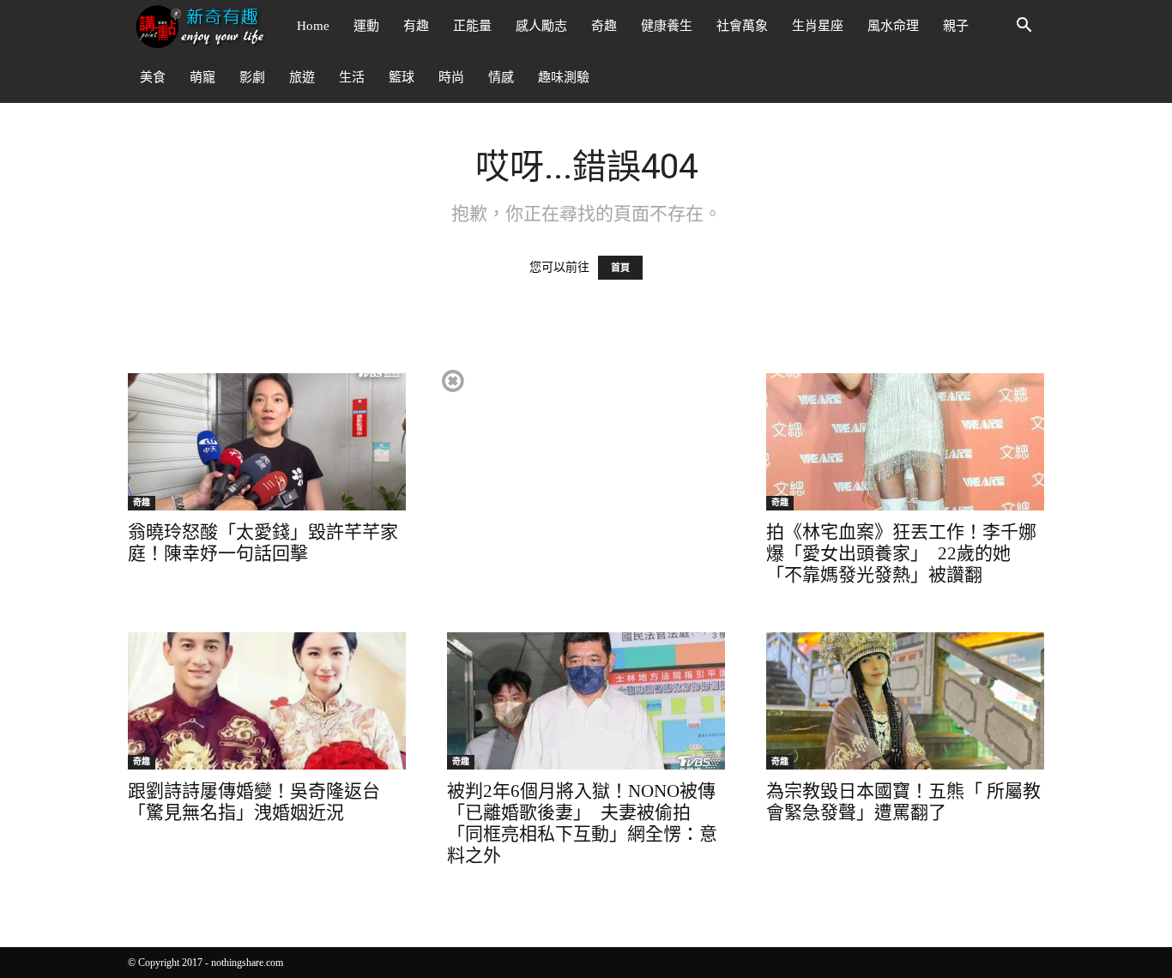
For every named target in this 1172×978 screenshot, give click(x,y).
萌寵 (202, 77)
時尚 (451, 77)
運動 (366, 26)
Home (313, 26)
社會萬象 (742, 26)
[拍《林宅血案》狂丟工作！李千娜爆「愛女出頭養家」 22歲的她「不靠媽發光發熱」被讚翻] (905, 441)
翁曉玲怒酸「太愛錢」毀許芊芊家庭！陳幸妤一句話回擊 (263, 543)
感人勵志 (541, 26)
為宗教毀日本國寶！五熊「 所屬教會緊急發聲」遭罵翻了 (903, 802)
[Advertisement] (585, 487)
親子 (956, 26)
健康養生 (666, 26)
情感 (501, 77)
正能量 (472, 26)
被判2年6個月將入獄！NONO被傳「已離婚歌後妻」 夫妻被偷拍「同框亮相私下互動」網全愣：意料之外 (582, 823)
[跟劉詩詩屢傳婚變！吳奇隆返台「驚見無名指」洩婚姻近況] (267, 701)
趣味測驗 (563, 77)
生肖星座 (817, 26)
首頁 (620, 268)
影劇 (252, 77)
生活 (352, 77)
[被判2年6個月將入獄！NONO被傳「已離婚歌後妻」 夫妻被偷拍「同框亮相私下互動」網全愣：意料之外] (586, 701)
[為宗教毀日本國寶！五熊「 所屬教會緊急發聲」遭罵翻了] (905, 701)
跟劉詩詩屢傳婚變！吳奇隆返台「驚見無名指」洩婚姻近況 (254, 802)
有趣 (416, 26)
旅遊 (302, 77)
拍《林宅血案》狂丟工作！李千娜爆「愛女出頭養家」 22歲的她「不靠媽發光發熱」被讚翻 (901, 553)
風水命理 (893, 26)
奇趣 (604, 26)
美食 (153, 77)
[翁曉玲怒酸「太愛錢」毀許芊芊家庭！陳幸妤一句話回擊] (267, 441)
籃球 (401, 77)
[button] (1023, 27)
